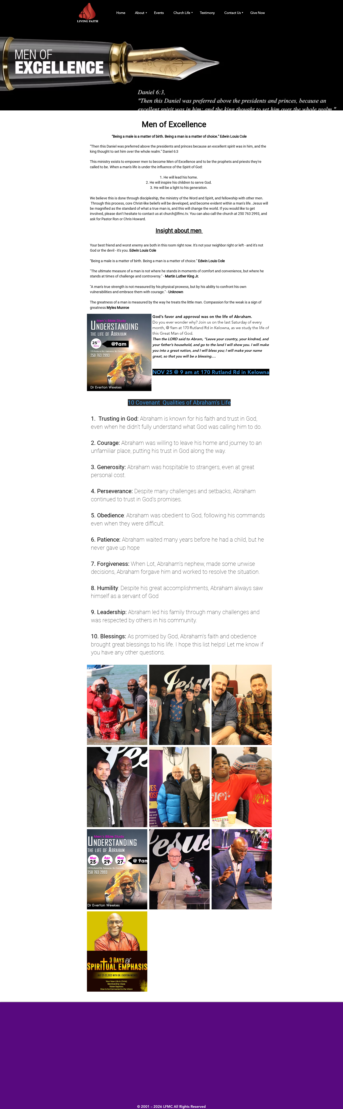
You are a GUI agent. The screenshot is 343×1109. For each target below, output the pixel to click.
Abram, (197, 339)
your (220, 339)
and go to (201, 344)
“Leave (209, 339)
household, (183, 344)
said (181, 339)
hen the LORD (165, 339)
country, (231, 339)
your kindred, (250, 339)
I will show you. (237, 344)
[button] (137, 13)
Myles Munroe (118, 307)
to (188, 339)
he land (218, 344)
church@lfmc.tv (175, 214)
